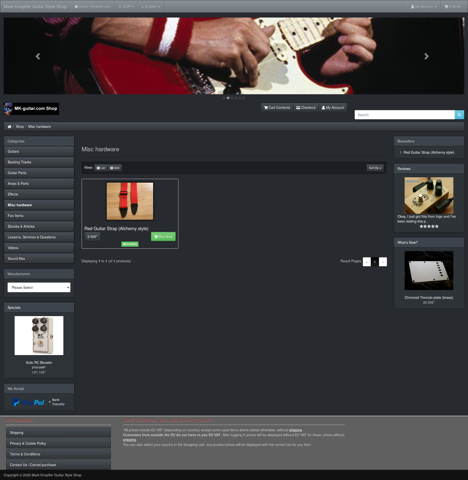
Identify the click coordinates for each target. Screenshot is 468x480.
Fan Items (15, 215)
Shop (20, 126)
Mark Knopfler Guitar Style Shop (35, 6)
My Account (334, 107)
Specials (14, 307)
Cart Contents (279, 107)
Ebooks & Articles (21, 226)
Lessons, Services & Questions (32, 237)
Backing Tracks (19, 162)
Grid (116, 168)
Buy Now (165, 236)
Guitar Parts (17, 172)
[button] (38, 56)
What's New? (408, 242)
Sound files (16, 258)
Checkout (308, 107)
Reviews (404, 168)
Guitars (13, 151)
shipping (295, 429)
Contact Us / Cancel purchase (33, 464)
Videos (13, 247)
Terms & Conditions (25, 454)
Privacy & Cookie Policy (28, 443)
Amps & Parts (18, 183)
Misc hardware (39, 126)
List (102, 168)
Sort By (374, 168)
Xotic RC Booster (39, 362)
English (150, 6)
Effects (13, 194)
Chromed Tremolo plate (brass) (429, 297)
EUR (125, 6)
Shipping (16, 432)
